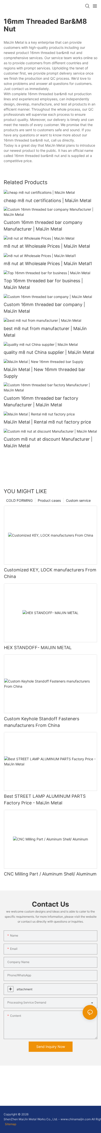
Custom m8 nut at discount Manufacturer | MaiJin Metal (48, 442)
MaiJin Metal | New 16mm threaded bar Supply (44, 373)
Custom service (78, 500)
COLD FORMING (19, 500)
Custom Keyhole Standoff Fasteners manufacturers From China (41, 722)
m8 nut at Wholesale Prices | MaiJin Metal (47, 246)
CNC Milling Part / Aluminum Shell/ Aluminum (50, 873)
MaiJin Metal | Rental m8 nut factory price (47, 422)
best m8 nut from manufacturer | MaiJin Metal (45, 332)
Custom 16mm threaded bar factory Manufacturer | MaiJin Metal (41, 401)
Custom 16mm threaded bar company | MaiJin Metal (44, 308)
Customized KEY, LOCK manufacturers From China (50, 573)
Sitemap (10, 1124)
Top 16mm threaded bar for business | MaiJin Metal (43, 284)
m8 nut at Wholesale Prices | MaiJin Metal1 (48, 263)
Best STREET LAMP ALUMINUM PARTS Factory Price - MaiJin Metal (45, 799)
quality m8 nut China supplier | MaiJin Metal (49, 352)
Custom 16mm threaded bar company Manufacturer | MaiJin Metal (43, 226)
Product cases (49, 500)
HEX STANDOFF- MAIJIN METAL (38, 647)
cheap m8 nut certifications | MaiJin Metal (47, 200)
